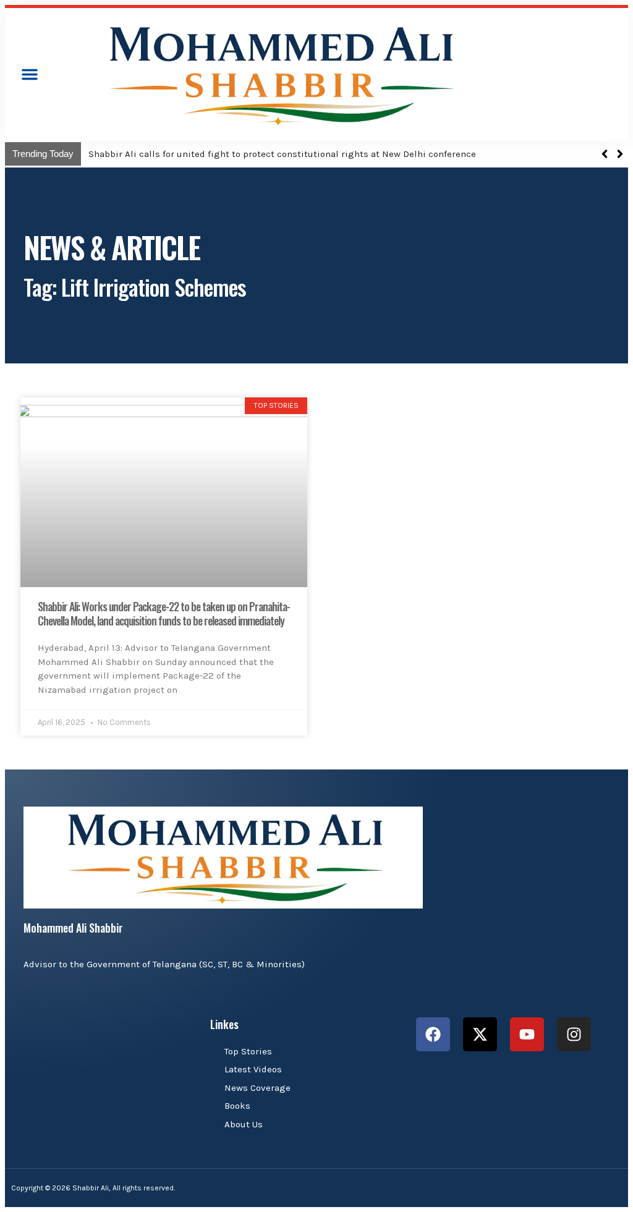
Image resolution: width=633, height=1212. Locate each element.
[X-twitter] (480, 1034)
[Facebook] (433, 1034)
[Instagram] (574, 1034)
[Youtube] (527, 1034)
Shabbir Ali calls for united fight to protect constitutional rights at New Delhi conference (282, 153)
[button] (30, 74)
